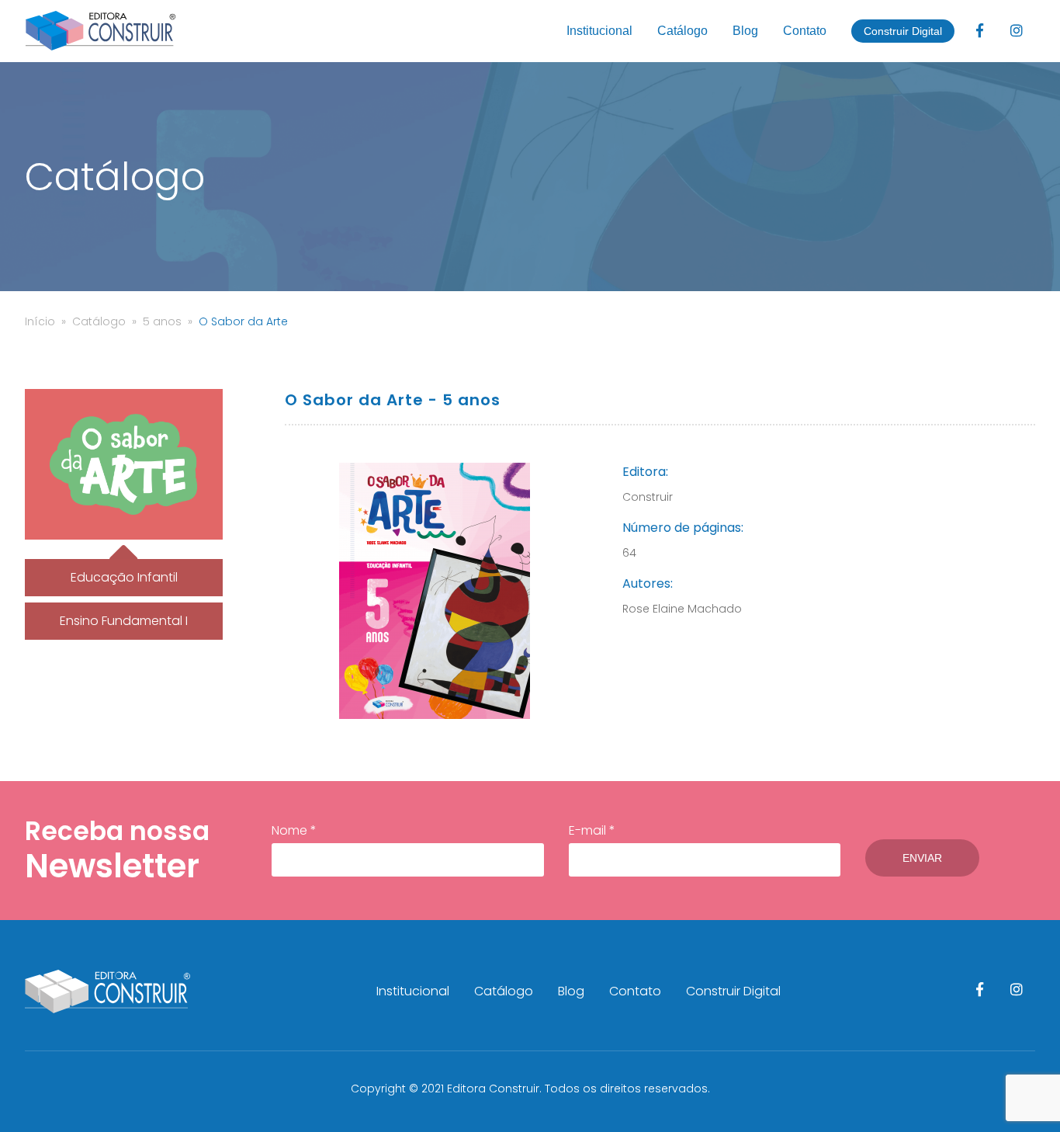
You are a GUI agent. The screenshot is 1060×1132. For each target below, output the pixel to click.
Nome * (294, 830)
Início (40, 321)
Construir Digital (903, 31)
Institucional (599, 30)
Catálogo (682, 30)
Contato (804, 30)
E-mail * (592, 830)
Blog (745, 30)
